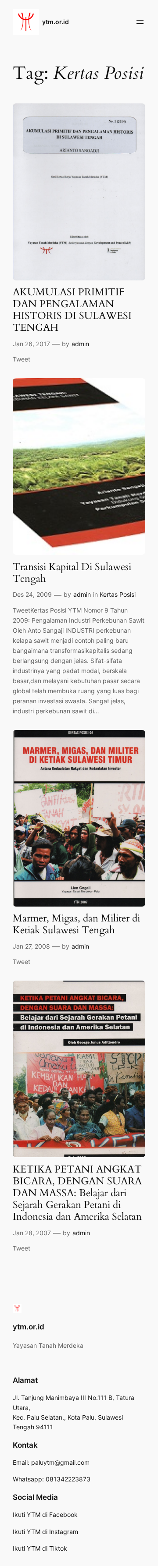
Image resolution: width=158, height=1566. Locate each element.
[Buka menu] (140, 22)
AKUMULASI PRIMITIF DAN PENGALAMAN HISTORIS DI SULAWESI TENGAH (72, 310)
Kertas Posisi (118, 594)
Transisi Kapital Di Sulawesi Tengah (72, 573)
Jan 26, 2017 (31, 343)
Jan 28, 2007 (32, 1233)
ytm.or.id (55, 21)
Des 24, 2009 (32, 594)
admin (80, 343)
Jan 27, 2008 (31, 946)
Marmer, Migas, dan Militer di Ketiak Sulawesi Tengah (76, 924)
